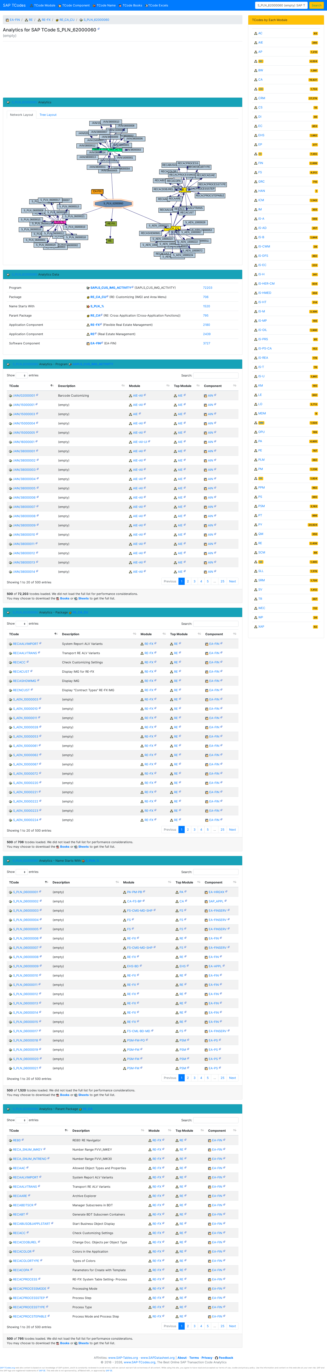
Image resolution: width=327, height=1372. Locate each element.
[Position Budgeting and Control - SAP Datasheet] (144, 891)
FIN (260, 163)
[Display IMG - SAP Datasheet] (38, 680)
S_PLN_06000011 (25, 985)
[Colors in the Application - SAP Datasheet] (33, 1250)
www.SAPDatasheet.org (158, 1358)
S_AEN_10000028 (25, 727)
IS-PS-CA (265, 348)
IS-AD (262, 228)
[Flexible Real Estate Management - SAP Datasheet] (101, 323)
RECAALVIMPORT (25, 644)
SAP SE (42, 1370)
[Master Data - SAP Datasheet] (152, 1030)
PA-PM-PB (134, 892)
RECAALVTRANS (25, 653)
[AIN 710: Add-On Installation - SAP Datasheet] (215, 394)
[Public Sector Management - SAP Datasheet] (188, 1039)
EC (260, 126)
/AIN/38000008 (24, 516)
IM (260, 209)
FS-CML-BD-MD (138, 1031)
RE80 (17, 1140)
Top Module (183, 386)
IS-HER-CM (266, 283)
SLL (261, 571)
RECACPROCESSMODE (29, 1288)
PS (260, 497)
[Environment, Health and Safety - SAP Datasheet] (188, 965)
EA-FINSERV (218, 910)
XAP (261, 626)
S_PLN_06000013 (25, 1003)
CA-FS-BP (134, 901)
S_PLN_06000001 (25, 892)
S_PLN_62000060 (96, 20)
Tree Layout (48, 115)
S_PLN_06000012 (25, 994)
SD (260, 561)
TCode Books (132, 5)
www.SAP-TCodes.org (139, 1362)
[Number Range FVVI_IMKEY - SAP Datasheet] (44, 1148)
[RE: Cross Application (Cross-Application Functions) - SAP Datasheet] (101, 314)
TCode (14, 386)
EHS (183, 966)
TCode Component (75, 5)
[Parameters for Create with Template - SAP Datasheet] (31, 1269)
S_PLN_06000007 (25, 947)
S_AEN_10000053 (25, 736)
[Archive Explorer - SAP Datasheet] (29, 1195)
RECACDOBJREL (25, 1242)
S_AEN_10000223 (25, 810)
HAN (261, 191)
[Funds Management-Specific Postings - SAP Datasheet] (147, 1039)
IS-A (261, 218)
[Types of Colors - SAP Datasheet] (41, 1259)
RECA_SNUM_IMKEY (27, 1149)
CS (260, 107)
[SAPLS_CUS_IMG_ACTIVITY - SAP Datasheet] (132, 286)
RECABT (19, 1214)
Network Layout (21, 115)
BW (260, 70)
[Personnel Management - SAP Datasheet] (185, 891)
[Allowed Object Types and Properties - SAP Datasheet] (27, 1167)
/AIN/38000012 (24, 553)
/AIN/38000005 (24, 488)
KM (260, 385)
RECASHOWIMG (24, 681)
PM (260, 469)
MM (261, 422)
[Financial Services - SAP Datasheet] (185, 909)
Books (64, 598)
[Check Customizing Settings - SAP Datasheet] (27, 661)
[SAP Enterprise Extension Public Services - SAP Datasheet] (220, 1039)
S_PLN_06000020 (26, 1059)
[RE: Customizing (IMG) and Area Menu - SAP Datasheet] (107, 296)
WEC (261, 608)
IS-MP (262, 320)
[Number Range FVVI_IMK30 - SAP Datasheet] (48, 1157)
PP (260, 478)
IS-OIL (262, 330)
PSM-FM (133, 1049)
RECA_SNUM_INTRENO (29, 1159)
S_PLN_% (97, 306)
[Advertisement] (116, 69)
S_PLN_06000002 (26, 901)
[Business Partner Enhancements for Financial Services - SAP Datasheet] (143, 900)
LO (260, 404)
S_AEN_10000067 (25, 764)
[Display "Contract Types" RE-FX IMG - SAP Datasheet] (32, 689)
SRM (261, 580)
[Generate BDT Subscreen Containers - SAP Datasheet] (27, 1213)
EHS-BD (133, 966)
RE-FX (46, 20)
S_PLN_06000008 (26, 957)
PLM (261, 459)
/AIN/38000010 (24, 534)
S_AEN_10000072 (25, 773)
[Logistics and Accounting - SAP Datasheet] (225, 900)
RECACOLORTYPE (26, 1261)
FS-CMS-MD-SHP (140, 910)
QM (260, 534)
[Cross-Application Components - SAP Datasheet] (186, 900)
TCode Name (106, 5)
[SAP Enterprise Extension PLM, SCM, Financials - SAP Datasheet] (224, 965)
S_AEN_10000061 (25, 746)
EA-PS (213, 1040)
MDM (262, 413)
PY (260, 524)
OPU (261, 432)
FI (260, 154)
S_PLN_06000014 (25, 1012)
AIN (210, 395)
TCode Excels (158, 5)
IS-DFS (263, 256)
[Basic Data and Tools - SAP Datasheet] (141, 965)
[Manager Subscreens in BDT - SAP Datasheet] (35, 1204)
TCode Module (45, 5)
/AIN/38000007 (24, 507)
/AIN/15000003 (24, 414)
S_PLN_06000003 (26, 910)
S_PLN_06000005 (26, 929)
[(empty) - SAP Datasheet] (98, 28)
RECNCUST (21, 690)
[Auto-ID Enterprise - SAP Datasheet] (185, 394)
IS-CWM (264, 246)
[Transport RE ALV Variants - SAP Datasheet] (39, 652)
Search (317, 5)
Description (66, 386)
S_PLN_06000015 (25, 1022)
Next (232, 581)
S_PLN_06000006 (26, 938)
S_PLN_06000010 (25, 975)
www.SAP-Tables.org (123, 1358)
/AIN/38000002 (24, 460)
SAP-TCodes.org (7, 1368)
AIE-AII (138, 395)
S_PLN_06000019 (25, 1049)
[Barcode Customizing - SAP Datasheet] (37, 394)
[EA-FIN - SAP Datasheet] (102, 342)
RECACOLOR (22, 1251)
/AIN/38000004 (24, 479)
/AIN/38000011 (23, 544)
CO (261, 89)
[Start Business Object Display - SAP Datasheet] (52, 1222)
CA (182, 901)
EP (260, 144)
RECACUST (21, 671)
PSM (183, 1040)
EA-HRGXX (216, 892)
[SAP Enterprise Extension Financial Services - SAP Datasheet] (228, 909)
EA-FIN (15, 20)
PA (181, 892)
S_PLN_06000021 (25, 1068)
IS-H (261, 274)
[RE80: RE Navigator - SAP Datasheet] (23, 1139)
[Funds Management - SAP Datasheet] (141, 1048)
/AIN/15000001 (23, 405)
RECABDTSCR (23, 1205)
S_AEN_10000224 (25, 820)
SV (260, 589)
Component (213, 386)
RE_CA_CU (67, 20)
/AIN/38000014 (24, 572)
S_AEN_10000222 (25, 801)
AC (260, 33)
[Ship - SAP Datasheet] (154, 909)
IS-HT (262, 302)
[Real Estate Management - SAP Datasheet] (95, 333)
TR (260, 599)
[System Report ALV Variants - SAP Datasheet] (40, 642)
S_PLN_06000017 (25, 1031)
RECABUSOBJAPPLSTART (31, 1224)
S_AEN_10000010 (25, 709)
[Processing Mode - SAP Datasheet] (48, 1287)
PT (260, 515)
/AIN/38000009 (24, 525)
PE (260, 450)
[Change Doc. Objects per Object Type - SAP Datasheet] (39, 1241)
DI (259, 116)
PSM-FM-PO (136, 1040)
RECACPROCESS (25, 1279)
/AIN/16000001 (23, 442)
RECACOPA (21, 1270)
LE (260, 395)
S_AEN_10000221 (25, 792)
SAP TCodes (14, 5)
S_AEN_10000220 (25, 783)
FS (181, 910)
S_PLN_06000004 (26, 920)
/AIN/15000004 (24, 423)
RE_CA (95, 315)
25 (222, 581)
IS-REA (263, 358)
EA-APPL (215, 966)
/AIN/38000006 (24, 497)
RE (31, 20)
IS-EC (262, 265)
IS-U (261, 376)
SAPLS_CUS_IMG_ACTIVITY (110, 287)
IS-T (261, 367)
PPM (261, 487)
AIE (180, 395)
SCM (261, 552)
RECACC (19, 662)
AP (260, 52)
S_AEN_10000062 (25, 755)
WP (260, 617)
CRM (261, 98)
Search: (186, 375)
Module (134, 386)
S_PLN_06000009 (26, 966)
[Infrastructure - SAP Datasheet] (145, 394)
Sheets (83, 598)
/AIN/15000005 (24, 432)
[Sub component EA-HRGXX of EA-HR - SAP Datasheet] (226, 891)
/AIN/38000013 (24, 562)
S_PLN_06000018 (25, 1040)
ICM (261, 200)
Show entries (22, 375)
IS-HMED (264, 293)
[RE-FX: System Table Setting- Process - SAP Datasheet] (39, 1278)
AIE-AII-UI (140, 442)
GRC (261, 181)
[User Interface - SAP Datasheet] (149, 441)
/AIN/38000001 (24, 451)
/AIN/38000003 (24, 470)
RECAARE (20, 1196)
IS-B (261, 237)
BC (260, 61)
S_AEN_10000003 (25, 699)
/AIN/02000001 (24, 395)
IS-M (261, 311)
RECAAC (19, 1168)
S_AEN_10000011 (25, 718)
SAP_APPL (216, 901)
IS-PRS (263, 339)
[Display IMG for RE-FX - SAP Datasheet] (31, 670)
